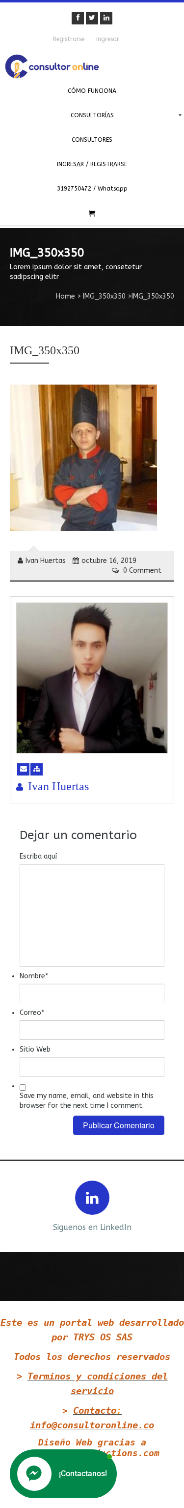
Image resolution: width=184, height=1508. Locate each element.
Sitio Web (35, 1049)
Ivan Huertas (46, 561)
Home (65, 296)
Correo (32, 1013)
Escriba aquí (38, 856)
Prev (16, 1205)
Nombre (34, 976)
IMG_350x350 (104, 296)
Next (168, 1205)
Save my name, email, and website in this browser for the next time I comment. (87, 1101)
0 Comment (141, 570)
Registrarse (68, 39)
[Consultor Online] (92, 66)
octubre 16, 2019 (108, 561)
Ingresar (107, 39)
